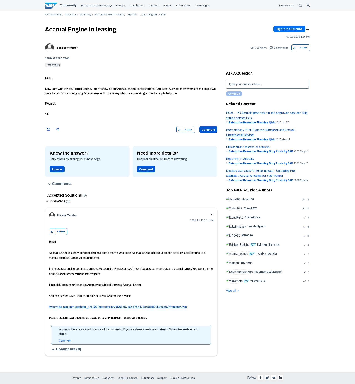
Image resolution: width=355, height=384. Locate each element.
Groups (120, 5)
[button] (294, 48)
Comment (208, 129)
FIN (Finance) (53, 64)
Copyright (108, 377)
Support (162, 377)
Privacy (76, 377)
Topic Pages (202, 5)
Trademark (147, 377)
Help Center (183, 5)
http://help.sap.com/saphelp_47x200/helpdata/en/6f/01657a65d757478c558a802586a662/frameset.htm (118, 306)
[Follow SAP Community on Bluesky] (267, 377)
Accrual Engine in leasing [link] (153, 14)
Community (68, 5)
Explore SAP (286, 5)
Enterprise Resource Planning (109, 14)
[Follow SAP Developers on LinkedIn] (280, 377)
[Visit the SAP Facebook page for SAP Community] (260, 377)
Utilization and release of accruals (248, 146)
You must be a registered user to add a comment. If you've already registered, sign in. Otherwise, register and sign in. (128, 331)
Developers (137, 5)
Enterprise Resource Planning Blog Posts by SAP (261, 151)
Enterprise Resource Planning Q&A (252, 122)
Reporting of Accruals (240, 158)
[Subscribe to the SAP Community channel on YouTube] (273, 377)
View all (231, 290)
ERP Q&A (132, 14)
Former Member (67, 47)
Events (167, 5)
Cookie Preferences (183, 377)
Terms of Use (91, 377)
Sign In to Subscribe (289, 29)
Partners (154, 5)
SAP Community (53, 14)
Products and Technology (96, 5)
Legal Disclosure (128, 377)
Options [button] (307, 29)
